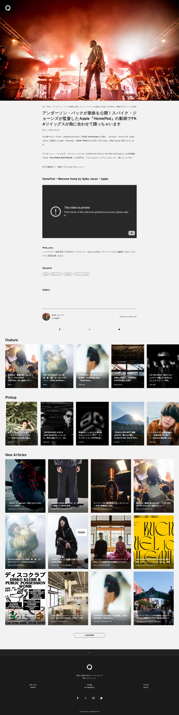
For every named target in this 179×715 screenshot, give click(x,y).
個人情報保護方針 (89, 687)
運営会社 (145, 687)
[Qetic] (8, 8)
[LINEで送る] (119, 329)
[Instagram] (93, 698)
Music (49, 107)
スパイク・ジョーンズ (81, 274)
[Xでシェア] (89, 329)
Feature (11, 340)
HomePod (67, 274)
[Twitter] (86, 698)
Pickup (10, 397)
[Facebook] (78, 698)
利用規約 (33, 687)
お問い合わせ (33, 685)
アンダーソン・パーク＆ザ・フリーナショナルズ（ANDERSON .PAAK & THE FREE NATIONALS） (83, 154)
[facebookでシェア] (60, 329)
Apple (45, 274)
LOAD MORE (89, 635)
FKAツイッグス (56, 274)
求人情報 (145, 685)
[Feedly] (101, 698)
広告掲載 (89, 685)
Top (43, 107)
